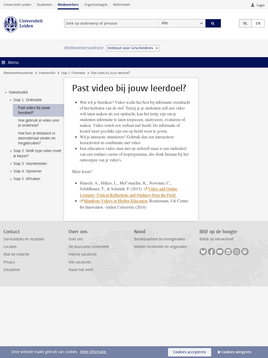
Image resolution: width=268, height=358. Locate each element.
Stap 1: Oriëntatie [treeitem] (27, 99)
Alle (164, 23)
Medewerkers (68, 4)
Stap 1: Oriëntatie (73, 73)
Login (261, 5)
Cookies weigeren (236, 352)
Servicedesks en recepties (23, 239)
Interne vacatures (83, 254)
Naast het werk (81, 269)
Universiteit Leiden (17, 4)
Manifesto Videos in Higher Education (115, 200)
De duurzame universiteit (89, 246)
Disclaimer (11, 269)
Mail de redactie (16, 254)
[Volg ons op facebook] (211, 251)
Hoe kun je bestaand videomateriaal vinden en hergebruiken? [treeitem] (37, 138)
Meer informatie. (93, 351)
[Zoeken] (213, 23)
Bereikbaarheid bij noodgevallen (159, 239)
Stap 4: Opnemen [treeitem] (27, 171)
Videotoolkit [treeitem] (18, 92)
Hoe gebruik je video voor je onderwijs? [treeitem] (38, 123)
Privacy (9, 262)
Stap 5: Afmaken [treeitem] (26, 178)
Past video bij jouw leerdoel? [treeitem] (34, 110)
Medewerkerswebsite (18, 73)
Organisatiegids (96, 4)
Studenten (44, 4)
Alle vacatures (80, 262)
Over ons (76, 239)
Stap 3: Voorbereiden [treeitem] (30, 163)
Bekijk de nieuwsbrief (216, 239)
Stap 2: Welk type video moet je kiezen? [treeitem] (37, 153)
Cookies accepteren (189, 352)
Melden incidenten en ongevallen (160, 246)
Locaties (9, 246)
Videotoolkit (46, 73)
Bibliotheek (121, 4)
